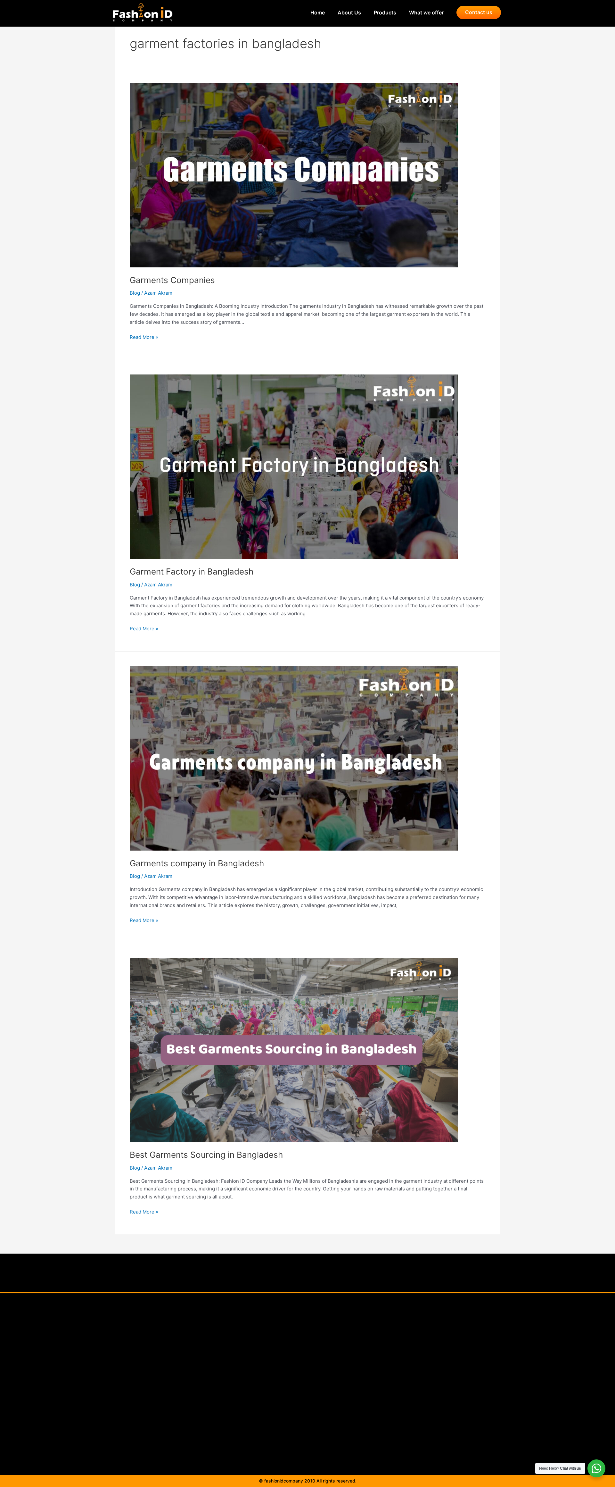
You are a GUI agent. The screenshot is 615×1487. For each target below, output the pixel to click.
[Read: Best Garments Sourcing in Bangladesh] (294, 1049)
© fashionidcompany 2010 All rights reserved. (308, 1480)
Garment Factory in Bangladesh (191, 571)
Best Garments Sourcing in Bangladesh (206, 1155)
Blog (135, 293)
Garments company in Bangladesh (197, 863)
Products (378, 12)
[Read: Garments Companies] (294, 175)
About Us (343, 12)
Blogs (303, 1369)
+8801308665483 (409, 1376)
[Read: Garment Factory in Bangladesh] (294, 466)
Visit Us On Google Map (303, 1398)
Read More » (144, 336)
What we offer (426, 12)
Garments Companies (172, 280)
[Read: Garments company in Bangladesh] (294, 758)
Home (311, 12)
